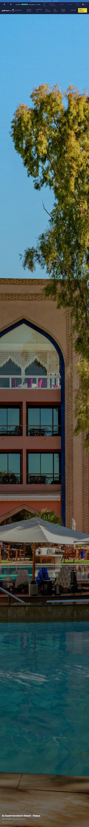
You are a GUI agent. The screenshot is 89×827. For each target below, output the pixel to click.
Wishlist (62, 4)
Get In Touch (77, 4)
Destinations (18, 10)
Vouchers (73, 10)
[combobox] (84, 4)
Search (70, 4)
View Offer (55, 1)
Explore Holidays (29, 10)
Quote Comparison (53, 4)
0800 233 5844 (45, 4)
